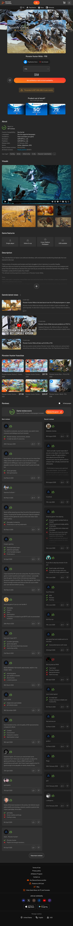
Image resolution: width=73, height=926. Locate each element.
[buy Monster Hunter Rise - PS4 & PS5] (60, 365)
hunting (12, 154)
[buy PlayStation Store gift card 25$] (17, 109)
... (54, 154)
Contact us (36, 877)
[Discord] (23, 900)
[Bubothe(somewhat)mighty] (48, 587)
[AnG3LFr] (48, 795)
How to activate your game (25, 136)
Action (19, 145)
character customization (44, 154)
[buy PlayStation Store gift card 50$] (36, 109)
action (18, 154)
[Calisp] (48, 557)
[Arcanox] (6, 633)
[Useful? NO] (38, 444)
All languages (67, 403)
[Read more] (57, 464)
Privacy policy (36, 871)
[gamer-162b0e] (6, 832)
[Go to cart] (64, 2)
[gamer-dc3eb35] (48, 492)
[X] (29, 900)
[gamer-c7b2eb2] (48, 446)
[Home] (6, 2)
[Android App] (43, 906)
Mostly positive (22, 149)
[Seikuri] (6, 426)
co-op (33, 154)
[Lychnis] (6, 487)
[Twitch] (50, 900)
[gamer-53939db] (6, 539)
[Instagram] (34, 900)
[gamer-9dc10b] (48, 756)
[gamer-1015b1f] (48, 775)
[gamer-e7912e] (48, 716)
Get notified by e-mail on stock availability (40, 80)
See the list (20, 132)
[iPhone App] (30, 906)
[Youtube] (44, 900)
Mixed (19, 147)
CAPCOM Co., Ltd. (22, 139)
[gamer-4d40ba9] (48, 634)
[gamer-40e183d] (48, 689)
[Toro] (48, 659)
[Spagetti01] (48, 426)
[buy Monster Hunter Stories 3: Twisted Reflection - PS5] (13, 365)
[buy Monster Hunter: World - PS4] (60, 385)
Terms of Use (36, 867)
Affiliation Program (36, 874)
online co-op (26, 154)
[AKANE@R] (6, 694)
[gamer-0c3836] (48, 736)
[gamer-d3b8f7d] (48, 511)
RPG (30, 145)
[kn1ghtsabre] (6, 507)
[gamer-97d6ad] (6, 453)
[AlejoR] (6, 720)
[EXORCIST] (6, 662)
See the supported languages (26, 134)
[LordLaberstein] (6, 751)
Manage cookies (37, 914)
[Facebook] (39, 900)
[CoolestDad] (48, 614)
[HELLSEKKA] (6, 800)
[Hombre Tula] (6, 780)
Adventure (25, 145)
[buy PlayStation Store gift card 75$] (56, 109)
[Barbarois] (6, 568)
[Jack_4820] (6, 599)
